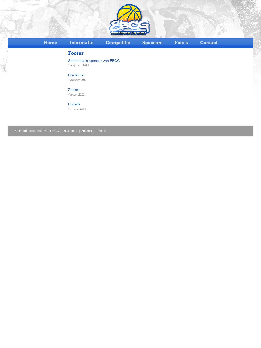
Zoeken (86, 131)
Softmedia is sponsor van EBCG (37, 131)
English (101, 131)
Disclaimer (70, 131)
